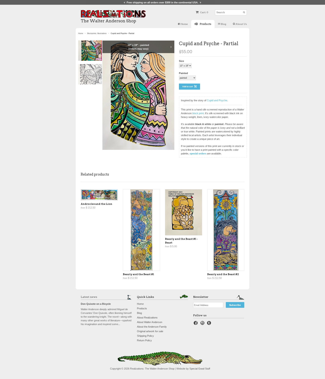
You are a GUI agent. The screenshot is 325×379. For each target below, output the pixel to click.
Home (184, 24)
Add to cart (188, 86)
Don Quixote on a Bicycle (96, 303)
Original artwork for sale (150, 331)
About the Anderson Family (152, 326)
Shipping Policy (145, 335)
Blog (223, 24)
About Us (241, 24)
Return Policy (144, 340)
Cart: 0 (204, 12)
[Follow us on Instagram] (202, 324)
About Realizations (147, 317)
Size (181, 61)
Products (205, 24)
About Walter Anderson (149, 322)
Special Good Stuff (199, 368)
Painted (183, 73)
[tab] (91, 50)
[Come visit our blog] (209, 324)
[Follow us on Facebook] (196, 324)
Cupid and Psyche (217, 100)
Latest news (89, 296)
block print (198, 113)
